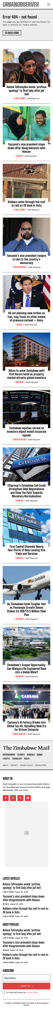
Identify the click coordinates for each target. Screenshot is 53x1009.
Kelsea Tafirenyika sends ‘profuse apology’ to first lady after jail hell (26, 90)
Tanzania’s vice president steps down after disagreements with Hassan (26, 147)
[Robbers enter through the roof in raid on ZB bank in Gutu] (26, 183)
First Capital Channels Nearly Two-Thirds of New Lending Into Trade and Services (26, 550)
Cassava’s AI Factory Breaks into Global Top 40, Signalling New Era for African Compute (26, 726)
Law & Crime (20, 98)
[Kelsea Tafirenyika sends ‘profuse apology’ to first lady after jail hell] (26, 68)
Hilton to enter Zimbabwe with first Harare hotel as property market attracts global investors (26, 374)
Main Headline (20, 439)
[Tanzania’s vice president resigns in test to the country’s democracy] (26, 237)
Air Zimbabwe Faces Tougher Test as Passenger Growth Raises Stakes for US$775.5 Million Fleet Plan (26, 609)
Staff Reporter (33, 98)
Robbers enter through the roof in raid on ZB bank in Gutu (26, 203)
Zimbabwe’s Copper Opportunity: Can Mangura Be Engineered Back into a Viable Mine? (26, 668)
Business (19, 382)
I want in (25, 986)
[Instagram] (13, 798)
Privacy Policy (32, 992)
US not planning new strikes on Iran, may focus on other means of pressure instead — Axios (27, 316)
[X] (20, 798)
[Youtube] (28, 798)
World (19, 156)
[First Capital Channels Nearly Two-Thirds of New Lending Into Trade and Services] (26, 528)
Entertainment (19, 267)
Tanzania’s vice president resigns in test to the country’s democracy (26, 259)
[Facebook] (6, 798)
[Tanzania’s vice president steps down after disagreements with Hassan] (26, 125)
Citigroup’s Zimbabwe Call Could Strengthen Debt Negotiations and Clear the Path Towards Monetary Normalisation (26, 491)
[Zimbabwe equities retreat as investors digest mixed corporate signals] (26, 409)
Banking (19, 501)
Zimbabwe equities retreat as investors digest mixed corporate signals (26, 431)
